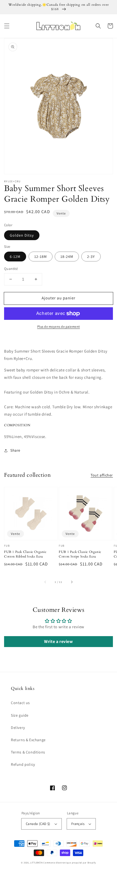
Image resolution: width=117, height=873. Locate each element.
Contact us (20, 702)
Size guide (20, 715)
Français (77, 823)
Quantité (11, 268)
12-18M (40, 256)
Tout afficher (102, 475)
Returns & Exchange (28, 739)
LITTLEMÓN (36, 862)
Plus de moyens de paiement (58, 326)
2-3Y (91, 256)
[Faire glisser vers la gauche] (45, 582)
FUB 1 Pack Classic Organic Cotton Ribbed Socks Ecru (25, 554)
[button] (7, 26)
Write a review (58, 641)
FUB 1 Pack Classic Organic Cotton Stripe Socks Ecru (80, 554)
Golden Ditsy (22, 235)
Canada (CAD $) (38, 823)
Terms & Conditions (28, 752)
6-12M (15, 256)
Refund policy (23, 764)
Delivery (18, 727)
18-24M (66, 256)
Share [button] (15, 450)
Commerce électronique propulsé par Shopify (69, 862)
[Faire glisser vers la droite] (72, 582)
